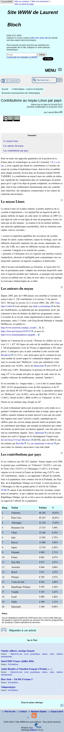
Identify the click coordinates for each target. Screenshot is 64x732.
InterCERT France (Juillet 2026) (17, 661)
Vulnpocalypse (8, 687)
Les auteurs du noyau (13, 145)
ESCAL (33, 730)
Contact (23, 711)
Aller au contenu (22, 1)
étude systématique (42, 306)
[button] (60, 69)
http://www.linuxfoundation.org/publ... (19, 334)
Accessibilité (6, 1)
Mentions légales (39, 711)
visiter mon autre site (39, 38)
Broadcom (6, 354)
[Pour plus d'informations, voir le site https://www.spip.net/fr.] (38, 728)
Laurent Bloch (53, 112)
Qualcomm (39, 365)
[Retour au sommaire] (61, 200)
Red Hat (20, 443)
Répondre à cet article (22, 630)
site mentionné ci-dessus (42, 443)
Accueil (5, 89)
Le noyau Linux (10, 140)
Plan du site (10, 711)
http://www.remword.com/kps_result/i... (19, 327)
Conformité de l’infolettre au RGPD (22, 57)
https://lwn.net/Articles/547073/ (16, 331)
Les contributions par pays (15, 150)
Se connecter (12, 81)
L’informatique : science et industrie (27, 89)
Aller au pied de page (24, 4)
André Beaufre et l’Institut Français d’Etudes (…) (26, 669)
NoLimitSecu (13, 664)
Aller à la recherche (40, 1)
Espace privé (57, 711)
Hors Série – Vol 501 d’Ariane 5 (16, 679)
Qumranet (39, 432)
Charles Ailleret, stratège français (18, 650)
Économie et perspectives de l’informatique (21, 93)
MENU (50, 70)
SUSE (4, 490)
